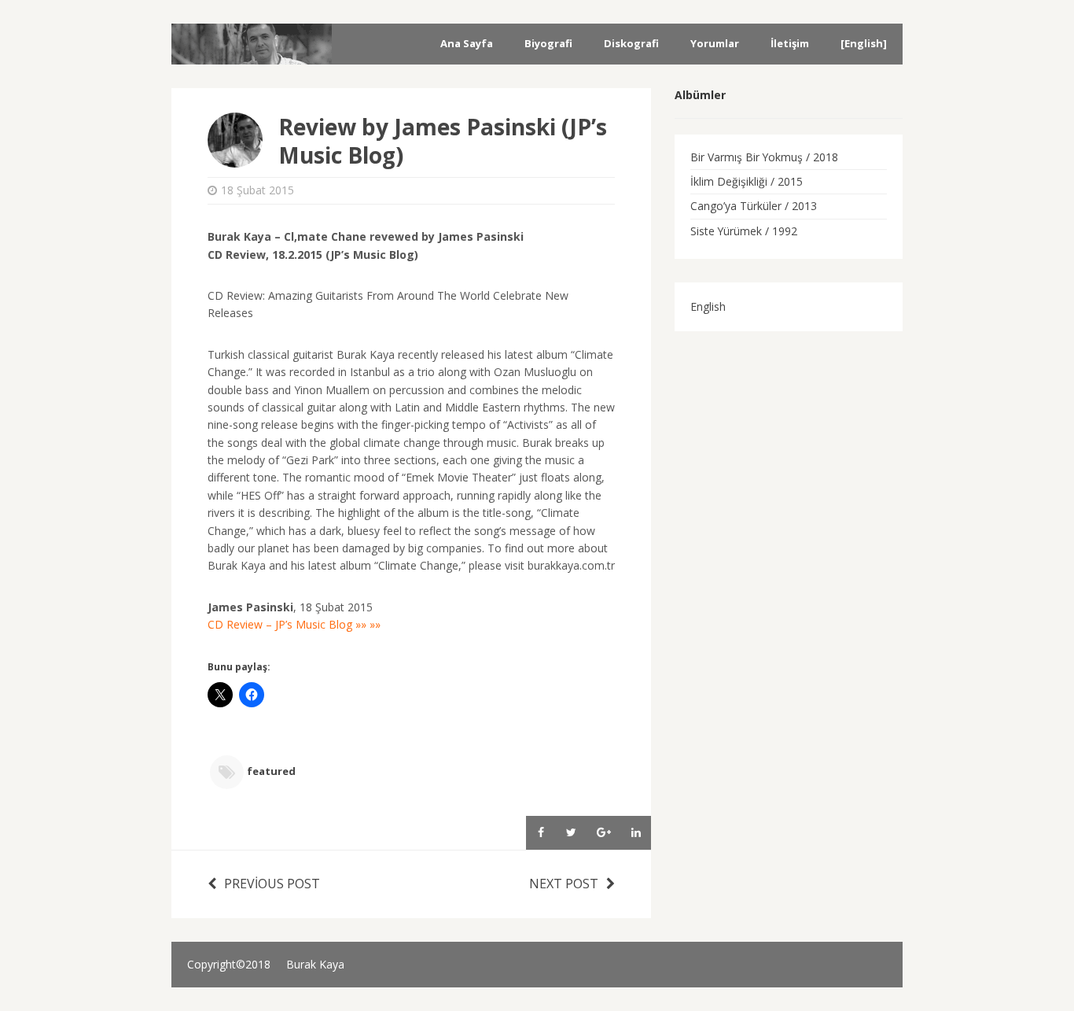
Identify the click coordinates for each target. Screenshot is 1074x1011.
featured (271, 772)
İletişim (790, 43)
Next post (563, 883)
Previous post (272, 883)
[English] (863, 43)
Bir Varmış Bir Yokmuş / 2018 (764, 157)
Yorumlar (714, 43)
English (708, 306)
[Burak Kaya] (251, 53)
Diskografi (631, 43)
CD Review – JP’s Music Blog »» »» (294, 624)
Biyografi (548, 43)
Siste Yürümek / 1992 (743, 230)
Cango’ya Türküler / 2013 (753, 205)
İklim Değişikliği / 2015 (746, 181)
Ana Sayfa (466, 43)
